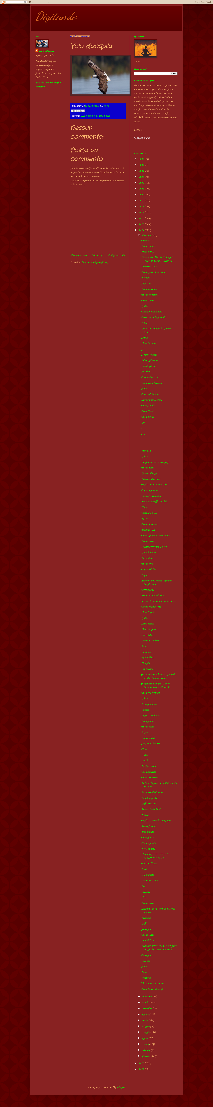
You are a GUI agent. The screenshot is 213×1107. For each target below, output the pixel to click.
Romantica (146, 558)
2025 (141, 165)
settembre (147, 1008)
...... (143, 433)
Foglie (144, 575)
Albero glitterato (149, 360)
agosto (145, 1014)
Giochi (144, 760)
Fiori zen (146, 450)
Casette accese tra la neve (154, 546)
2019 (141, 200)
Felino (144, 323)
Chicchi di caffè (149, 473)
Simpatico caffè (149, 354)
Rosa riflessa (147, 657)
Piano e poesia (148, 843)
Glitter (144, 306)
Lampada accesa (149, 880)
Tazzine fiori (148, 529)
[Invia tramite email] (72, 111)
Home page (97, 255)
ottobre (146, 1002)
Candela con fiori (150, 640)
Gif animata (147, 875)
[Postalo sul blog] (75, 111)
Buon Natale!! (148, 411)
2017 (141, 212)
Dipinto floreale (149, 490)
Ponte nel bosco (149, 863)
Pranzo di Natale (150, 394)
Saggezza (146, 283)
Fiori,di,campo (148, 766)
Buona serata (147, 738)
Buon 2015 (147, 240)
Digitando (56, 16)
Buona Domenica (150, 777)
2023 (141, 176)
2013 (141, 1063)
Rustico (145, 518)
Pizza (144, 749)
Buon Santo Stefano (151, 383)
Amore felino (147, 826)
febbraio (146, 1050)
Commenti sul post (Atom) (95, 262)
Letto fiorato (147, 623)
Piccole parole (148, 366)
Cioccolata (146, 635)
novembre (147, 996)
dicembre (147, 235)
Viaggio (145, 663)
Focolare (145, 891)
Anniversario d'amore (152, 792)
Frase (144, 972)
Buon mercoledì (149, 289)
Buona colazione (149, 294)
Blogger (120, 1087)
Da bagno (146, 955)
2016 (141, 218)
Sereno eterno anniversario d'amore (159, 601)
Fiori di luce (147, 940)
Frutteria (146, 978)
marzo (145, 1044)
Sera (143, 646)
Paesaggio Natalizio (151, 311)
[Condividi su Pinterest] (83, 111)
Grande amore (148, 552)
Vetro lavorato (148, 343)
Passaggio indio (149, 513)
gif (142, 349)
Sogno (144, 732)
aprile (145, 1038)
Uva (143, 897)
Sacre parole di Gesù (151, 400)
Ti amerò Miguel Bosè (152, 595)
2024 (141, 171)
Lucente (145, 961)
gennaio (146, 1056)
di (96, 116)
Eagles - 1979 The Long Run (156, 820)
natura (102, 116)
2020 (141, 194)
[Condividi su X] (78, 111)
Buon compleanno (150, 692)
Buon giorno (147, 416)
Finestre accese (148, 266)
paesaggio (146, 929)
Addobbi (145, 371)
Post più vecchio (116, 255)
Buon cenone (147, 246)
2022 (141, 182)
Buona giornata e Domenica (155, 535)
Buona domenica (149, 524)
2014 (141, 230)
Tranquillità (147, 832)
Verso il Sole (147, 612)
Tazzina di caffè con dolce (154, 501)
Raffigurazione (149, 704)
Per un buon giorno (151, 606)
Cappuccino (147, 669)
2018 (141, 206)
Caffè (144, 869)
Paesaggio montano (151, 496)
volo (108, 116)
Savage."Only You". (151, 809)
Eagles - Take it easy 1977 (154, 484)
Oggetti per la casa (150, 715)
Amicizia (146, 918)
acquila (91, 116)
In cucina (146, 652)
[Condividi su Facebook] (81, 111)
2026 (141, 159)
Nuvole (145, 815)
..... (142, 439)
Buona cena (147, 563)
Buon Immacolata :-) (151, 989)
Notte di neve (148, 848)
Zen (143, 886)
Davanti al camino (150, 479)
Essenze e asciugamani (152, 317)
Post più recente (79, 255)
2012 (141, 1069)
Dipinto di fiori (149, 569)
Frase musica (147, 251)
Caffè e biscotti (148, 803)
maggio (146, 1032)
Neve (144, 388)
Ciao (143, 422)
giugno (146, 1026)
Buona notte (147, 300)
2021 (141, 188)
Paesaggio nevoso (150, 377)
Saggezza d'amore (150, 743)
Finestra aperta (149, 798)
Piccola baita (147, 589)
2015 (141, 224)
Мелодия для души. (153, 983)
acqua (84, 116)
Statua (144, 337)
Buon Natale (147, 405)
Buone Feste (147, 467)
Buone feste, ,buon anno (153, 272)
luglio (145, 1020)
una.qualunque (46, 51)
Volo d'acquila (148, 629)
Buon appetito (148, 772)
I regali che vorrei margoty (154, 462)
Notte (144, 507)
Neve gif (145, 277)
